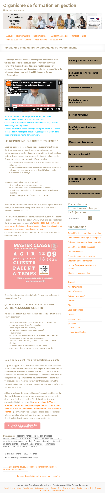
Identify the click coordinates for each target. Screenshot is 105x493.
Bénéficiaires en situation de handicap (83, 128)
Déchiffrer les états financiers (81, 247)
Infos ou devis (40, 40)
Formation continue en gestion (81, 256)
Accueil (9, 36)
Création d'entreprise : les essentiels (84, 242)
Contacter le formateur (80, 88)
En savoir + (55, 40)
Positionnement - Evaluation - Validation (83, 180)
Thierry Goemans (14, 454)
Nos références (40, 36)
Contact (75, 36)
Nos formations (23, 36)
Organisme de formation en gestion (39, 5)
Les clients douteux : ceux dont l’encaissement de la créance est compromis (29, 468)
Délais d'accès (76, 166)
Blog (84, 36)
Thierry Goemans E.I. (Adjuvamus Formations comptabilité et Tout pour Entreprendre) (58, 485)
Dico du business (75, 251)
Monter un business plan (79, 273)
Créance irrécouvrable (29, 438)
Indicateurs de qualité (79, 154)
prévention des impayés (31, 444)
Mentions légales (78, 332)
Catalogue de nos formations (83, 60)
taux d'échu (35, 446)
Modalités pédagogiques (81, 142)
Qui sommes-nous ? (59, 36)
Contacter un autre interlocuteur (78, 101)
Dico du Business (14, 40)
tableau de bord (19, 446)
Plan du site (75, 327)
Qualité (28, 40)
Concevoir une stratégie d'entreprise (84, 238)
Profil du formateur (78, 115)
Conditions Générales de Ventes (84, 193)
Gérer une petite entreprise (80, 261)
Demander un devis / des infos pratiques (83, 74)
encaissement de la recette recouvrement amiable (31, 439)
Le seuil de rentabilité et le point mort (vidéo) (39, 476)
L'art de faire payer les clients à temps (22, 458)
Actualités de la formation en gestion (84, 233)
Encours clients (41, 441)
